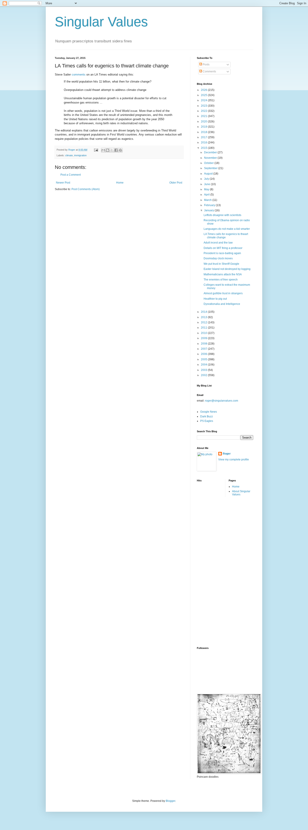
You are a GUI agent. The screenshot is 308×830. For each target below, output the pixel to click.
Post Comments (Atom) (85, 189)
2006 (204, 354)
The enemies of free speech (221, 279)
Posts (205, 64)
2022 (204, 111)
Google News (208, 411)
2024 (204, 100)
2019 (204, 126)
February (210, 205)
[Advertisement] (215, 571)
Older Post (175, 182)
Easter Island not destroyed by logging (227, 269)
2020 (204, 121)
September (211, 168)
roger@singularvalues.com (221, 400)
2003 (204, 370)
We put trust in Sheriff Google (221, 263)
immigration (80, 155)
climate (69, 155)
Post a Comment (70, 174)
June (207, 184)
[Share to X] (112, 150)
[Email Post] (96, 149)
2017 (204, 137)
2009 (204, 338)
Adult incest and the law (218, 242)
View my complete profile (233, 459)
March (208, 200)
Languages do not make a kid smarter (227, 228)
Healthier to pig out (215, 298)
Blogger (170, 800)
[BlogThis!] (107, 150)
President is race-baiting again (222, 253)
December (211, 152)
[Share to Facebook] (116, 150)
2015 (204, 147)
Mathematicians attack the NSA (223, 274)
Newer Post (63, 182)
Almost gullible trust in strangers (223, 293)
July (207, 178)
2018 (204, 132)
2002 (204, 375)
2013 (204, 317)
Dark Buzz (206, 416)
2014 (204, 311)
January (209, 210)
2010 (204, 333)
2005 (204, 359)
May (207, 189)
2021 (204, 116)
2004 (204, 364)
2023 (204, 105)
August (208, 173)
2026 (204, 90)
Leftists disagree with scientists (222, 215)
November (211, 157)
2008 (204, 343)
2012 (204, 322)
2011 (204, 327)
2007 (204, 348)
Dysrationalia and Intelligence (222, 304)
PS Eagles (206, 421)
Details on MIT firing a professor (223, 248)
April (207, 194)
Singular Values (101, 21)
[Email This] (103, 150)
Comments (209, 71)
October (209, 163)
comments (78, 74)
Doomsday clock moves (218, 258)
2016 (204, 142)
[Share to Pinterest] (120, 150)
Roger (227, 453)
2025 (204, 95)
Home (120, 182)
